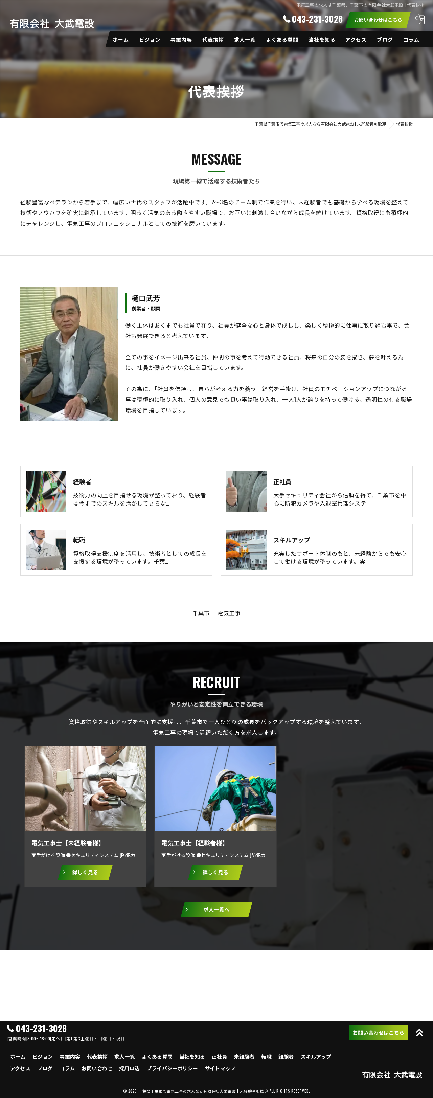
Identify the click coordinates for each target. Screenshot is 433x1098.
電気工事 (229, 613)
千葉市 (201, 613)
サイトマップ (220, 1068)
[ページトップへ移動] (419, 1032)
